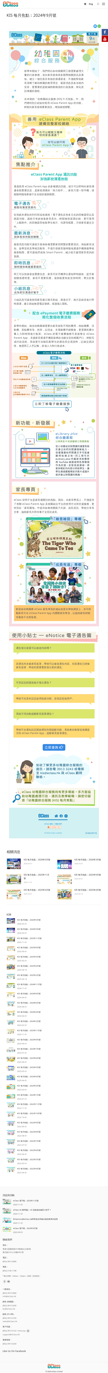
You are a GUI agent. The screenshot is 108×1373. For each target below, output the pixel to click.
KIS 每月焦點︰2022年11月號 (29, 1104)
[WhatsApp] (99, 26)
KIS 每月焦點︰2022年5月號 (29, 1159)
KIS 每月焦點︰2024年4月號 (29, 1012)
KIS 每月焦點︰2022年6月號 (29, 1150)
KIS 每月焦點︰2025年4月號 (87, 889)
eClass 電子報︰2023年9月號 (25, 1228)
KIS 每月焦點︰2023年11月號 (29, 1030)
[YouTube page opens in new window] (8, 1281)
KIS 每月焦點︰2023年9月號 (29, 1039)
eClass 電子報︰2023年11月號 (26, 1200)
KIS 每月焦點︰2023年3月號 (29, 1085)
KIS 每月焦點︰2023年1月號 (29, 1095)
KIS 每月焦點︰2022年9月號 (29, 1122)
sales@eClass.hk (10, 1321)
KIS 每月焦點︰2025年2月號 (29, 975)
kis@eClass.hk (9, 1309)
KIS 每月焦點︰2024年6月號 (29, 1003)
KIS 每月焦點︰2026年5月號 (37, 859)
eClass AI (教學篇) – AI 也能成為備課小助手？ (32, 1210)
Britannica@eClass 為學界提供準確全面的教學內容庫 (35, 1219)
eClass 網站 (48, 824)
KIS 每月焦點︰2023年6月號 (29, 1058)
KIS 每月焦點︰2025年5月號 (37, 889)
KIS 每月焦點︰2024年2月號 (29, 1021)
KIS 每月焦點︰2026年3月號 (87, 859)
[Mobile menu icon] (103, 4)
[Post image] (14, 864)
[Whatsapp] (28, 1331)
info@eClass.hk (9, 1296)
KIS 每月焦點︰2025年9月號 (87, 874)
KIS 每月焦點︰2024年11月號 (29, 984)
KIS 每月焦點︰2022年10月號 (29, 1113)
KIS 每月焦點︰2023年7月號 (29, 1049)
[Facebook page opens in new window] (4, 1281)
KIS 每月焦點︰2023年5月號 (29, 1067)
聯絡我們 (58, 824)
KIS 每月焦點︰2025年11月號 (36, 876)
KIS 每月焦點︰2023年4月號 (29, 1076)
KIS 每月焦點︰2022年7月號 (29, 1141)
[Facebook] (95, 26)
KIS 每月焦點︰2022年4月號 (29, 1168)
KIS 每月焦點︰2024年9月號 (29, 993)
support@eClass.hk (11, 1334)
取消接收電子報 (91, 833)
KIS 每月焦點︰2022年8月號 (29, 1132)
